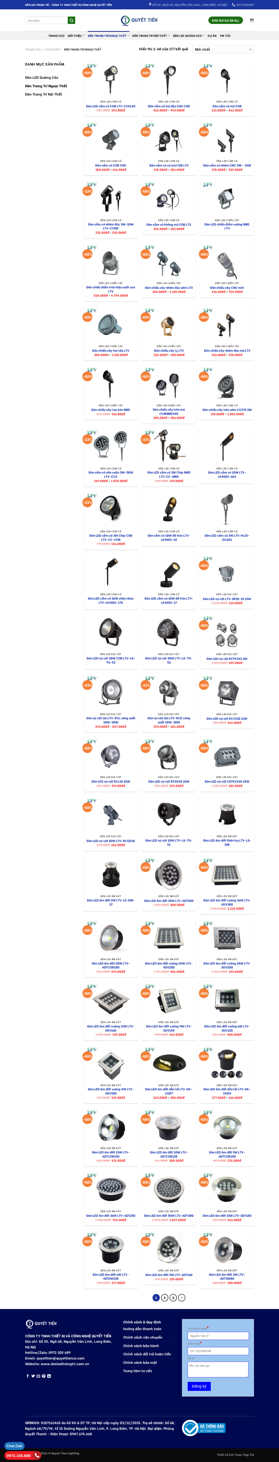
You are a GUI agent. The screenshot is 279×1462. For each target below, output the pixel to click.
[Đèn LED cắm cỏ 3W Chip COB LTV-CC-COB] (111, 509)
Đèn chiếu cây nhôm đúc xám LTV (169, 288)
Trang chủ (56, 35)
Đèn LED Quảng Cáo (187, 35)
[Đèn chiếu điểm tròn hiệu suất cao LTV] (111, 261)
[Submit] (71, 20)
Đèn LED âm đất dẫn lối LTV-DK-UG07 (168, 1091)
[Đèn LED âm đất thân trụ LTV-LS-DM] (227, 814)
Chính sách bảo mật (140, 1362)
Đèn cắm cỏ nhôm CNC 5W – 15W (227, 165)
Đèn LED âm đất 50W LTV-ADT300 (169, 1215)
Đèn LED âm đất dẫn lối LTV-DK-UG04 (227, 1091)
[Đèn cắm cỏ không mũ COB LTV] (169, 198)
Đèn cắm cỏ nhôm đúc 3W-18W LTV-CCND (111, 226)
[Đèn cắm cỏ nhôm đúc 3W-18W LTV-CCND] (111, 198)
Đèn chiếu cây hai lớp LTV (110, 350)
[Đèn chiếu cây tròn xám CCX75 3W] (227, 383)
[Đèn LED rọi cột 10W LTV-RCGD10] (111, 814)
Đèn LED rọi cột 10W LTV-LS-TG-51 (168, 842)
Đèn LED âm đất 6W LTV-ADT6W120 (111, 1276)
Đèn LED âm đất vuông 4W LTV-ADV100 (111, 1091)
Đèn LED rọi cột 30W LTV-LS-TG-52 (168, 660)
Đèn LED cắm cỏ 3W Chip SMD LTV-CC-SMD (169, 474)
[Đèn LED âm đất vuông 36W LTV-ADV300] (227, 874)
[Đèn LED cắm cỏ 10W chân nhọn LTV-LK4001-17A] (111, 572)
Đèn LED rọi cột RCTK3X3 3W (227, 659)
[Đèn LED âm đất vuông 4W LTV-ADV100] (111, 1063)
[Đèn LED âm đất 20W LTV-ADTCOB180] (111, 937)
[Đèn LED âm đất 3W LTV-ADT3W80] (227, 1248)
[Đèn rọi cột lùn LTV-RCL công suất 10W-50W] (111, 692)
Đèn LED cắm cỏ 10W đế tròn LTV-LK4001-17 (169, 600)
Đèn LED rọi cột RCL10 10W (111, 781)
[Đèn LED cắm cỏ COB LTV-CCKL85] (111, 79)
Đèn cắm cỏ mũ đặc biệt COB (169, 106)
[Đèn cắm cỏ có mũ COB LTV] (169, 138)
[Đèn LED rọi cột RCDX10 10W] (169, 755)
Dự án (212, 35)
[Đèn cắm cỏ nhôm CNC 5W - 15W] (227, 138)
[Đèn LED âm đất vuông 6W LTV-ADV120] (227, 1000)
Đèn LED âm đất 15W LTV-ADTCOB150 (111, 1154)
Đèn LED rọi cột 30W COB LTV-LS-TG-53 (111, 660)
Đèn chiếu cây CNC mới (227, 288)
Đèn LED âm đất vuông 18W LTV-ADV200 (227, 965)
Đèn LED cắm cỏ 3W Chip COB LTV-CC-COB (110, 537)
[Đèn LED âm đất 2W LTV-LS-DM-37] (111, 874)
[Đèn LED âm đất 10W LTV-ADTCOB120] (169, 1126)
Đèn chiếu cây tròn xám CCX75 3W (227, 410)
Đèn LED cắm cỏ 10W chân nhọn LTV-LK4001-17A (111, 600)
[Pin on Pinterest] (43, 1376)
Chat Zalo (14, 1446)
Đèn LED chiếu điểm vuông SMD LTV (227, 226)
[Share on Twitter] (33, 1376)
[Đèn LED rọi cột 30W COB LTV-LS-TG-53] (111, 632)
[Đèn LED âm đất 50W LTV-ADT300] (169, 1189)
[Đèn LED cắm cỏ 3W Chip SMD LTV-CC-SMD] (169, 446)
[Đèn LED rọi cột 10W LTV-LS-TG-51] (169, 814)
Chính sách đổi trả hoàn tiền (147, 1353)
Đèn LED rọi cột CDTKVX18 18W (227, 781)
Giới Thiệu (75, 35)
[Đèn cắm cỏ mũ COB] (227, 79)
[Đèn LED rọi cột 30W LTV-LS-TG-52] (169, 632)
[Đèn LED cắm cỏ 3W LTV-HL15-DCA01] (227, 509)
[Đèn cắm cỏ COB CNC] (111, 138)
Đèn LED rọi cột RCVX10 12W (227, 718)
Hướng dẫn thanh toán (142, 1328)
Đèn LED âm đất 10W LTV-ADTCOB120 (169, 1154)
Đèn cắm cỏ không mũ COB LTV (168, 224)
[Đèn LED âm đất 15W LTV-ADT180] (227, 1189)
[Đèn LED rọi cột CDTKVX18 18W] (227, 755)
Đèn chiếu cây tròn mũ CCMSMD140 (169, 411)
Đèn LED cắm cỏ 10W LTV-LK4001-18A (227, 474)
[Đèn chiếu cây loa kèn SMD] (111, 383)
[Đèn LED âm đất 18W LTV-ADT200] (169, 874)
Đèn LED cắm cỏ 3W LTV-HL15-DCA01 (227, 537)
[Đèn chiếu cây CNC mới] (227, 261)
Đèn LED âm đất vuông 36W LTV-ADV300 (227, 902)
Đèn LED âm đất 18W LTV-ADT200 (169, 901)
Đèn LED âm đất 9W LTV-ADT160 (168, 1275)
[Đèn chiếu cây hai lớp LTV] (111, 324)
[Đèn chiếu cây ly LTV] (169, 324)
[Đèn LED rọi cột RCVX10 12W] (227, 692)
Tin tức (225, 35)
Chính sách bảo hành (141, 1345)
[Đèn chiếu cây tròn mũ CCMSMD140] (169, 383)
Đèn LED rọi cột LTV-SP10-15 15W (227, 599)
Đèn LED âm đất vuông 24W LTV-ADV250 (169, 965)
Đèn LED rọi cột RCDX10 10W (168, 781)
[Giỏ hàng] (252, 20)
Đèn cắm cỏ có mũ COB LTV (169, 165)
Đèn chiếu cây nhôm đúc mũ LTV (227, 350)
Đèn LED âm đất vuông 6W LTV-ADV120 (227, 1028)
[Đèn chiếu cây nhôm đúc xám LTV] (169, 261)
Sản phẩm (52, 49)
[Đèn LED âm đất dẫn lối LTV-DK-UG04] (227, 1063)
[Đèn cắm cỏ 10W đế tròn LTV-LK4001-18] (169, 509)
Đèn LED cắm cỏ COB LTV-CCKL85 (110, 106)
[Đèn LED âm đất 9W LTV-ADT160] (169, 1248)
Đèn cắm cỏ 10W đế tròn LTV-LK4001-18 (169, 537)
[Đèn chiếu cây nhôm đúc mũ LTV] (227, 324)
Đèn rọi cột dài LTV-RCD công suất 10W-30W (169, 720)
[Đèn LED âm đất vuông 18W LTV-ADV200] (227, 937)
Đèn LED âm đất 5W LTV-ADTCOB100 (227, 1154)
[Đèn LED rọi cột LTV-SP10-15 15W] (227, 572)
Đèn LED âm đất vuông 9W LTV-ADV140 (169, 1028)
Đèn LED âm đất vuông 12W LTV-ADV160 (110, 1028)
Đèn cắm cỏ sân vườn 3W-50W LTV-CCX (110, 474)
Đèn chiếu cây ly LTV (169, 350)
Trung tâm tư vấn (137, 1370)
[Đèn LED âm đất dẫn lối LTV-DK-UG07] (169, 1063)
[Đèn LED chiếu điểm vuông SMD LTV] (227, 198)
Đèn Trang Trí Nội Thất (149, 35)
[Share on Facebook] (27, 1376)
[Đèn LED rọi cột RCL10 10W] (111, 755)
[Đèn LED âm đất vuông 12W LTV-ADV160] (111, 1000)
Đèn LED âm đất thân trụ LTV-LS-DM (227, 842)
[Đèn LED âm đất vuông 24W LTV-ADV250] (169, 937)
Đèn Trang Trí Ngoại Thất (107, 35)
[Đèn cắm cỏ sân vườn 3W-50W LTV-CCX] (111, 446)
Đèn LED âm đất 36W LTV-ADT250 (110, 1215)
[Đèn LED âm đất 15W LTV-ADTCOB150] (111, 1126)
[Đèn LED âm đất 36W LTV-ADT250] (111, 1189)
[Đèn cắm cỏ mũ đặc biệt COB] (169, 79)
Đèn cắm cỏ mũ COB (227, 106)
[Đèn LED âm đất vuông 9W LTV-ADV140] (169, 1000)
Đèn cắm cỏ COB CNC (110, 165)
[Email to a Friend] (38, 1376)
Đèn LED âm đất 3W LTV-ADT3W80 (227, 1276)
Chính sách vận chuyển (142, 1336)
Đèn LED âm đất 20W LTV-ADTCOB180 (111, 965)
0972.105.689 (19, 1456)
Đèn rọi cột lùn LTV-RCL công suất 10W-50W (110, 720)
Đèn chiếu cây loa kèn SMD (110, 410)
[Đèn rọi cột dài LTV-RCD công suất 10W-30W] (169, 692)
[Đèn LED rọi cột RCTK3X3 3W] (227, 632)
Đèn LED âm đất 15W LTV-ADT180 (227, 1215)
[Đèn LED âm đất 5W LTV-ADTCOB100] (227, 1126)
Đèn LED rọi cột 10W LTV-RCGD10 (111, 841)
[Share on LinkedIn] (49, 1376)
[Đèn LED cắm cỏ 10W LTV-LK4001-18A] (227, 446)
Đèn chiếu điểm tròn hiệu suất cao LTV (110, 289)
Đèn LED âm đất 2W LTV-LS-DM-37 (111, 902)
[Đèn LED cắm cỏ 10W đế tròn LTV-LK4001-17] (169, 572)
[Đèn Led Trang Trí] (139, 20)
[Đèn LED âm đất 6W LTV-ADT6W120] (111, 1248)
